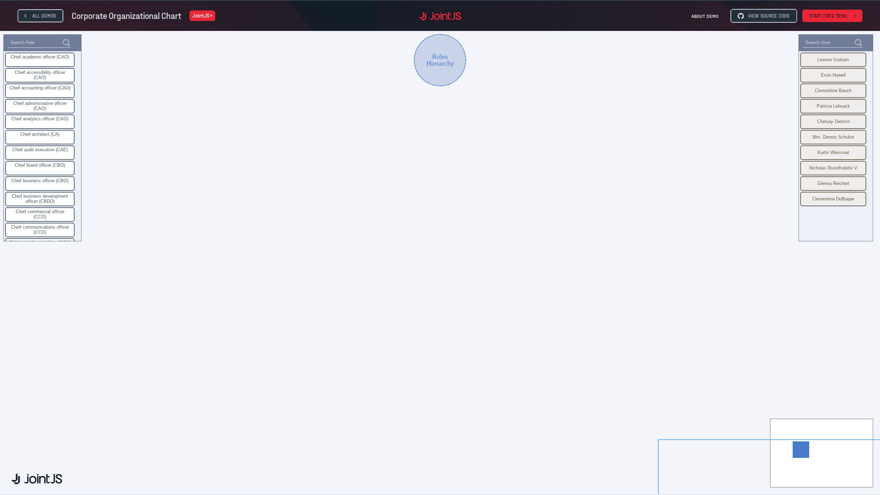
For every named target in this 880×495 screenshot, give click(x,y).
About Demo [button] (704, 16)
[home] (440, 16)
